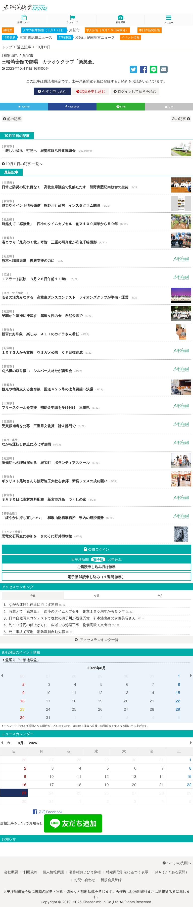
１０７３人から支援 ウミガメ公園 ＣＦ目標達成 (96, 350)
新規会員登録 (111, 880)
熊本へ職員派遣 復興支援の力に (96, 258)
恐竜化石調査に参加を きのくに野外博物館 (96, 534)
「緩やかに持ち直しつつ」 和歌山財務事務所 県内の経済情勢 (96, 516)
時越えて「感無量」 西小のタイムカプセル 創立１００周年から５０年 (96, 222)
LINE (123, 106)
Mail (170, 106)
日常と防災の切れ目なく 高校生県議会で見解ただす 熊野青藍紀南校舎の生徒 (96, 185)
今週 (96, 595)
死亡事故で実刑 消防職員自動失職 (41, 631)
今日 (33, 595)
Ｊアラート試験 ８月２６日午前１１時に (96, 277)
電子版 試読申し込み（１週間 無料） (96, 577)
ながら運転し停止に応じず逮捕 (96, 442)
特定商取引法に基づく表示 (127, 872)
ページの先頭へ (179, 863)
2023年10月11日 (19, 68)
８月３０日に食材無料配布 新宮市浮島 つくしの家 (96, 497)
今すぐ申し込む (54, 91)
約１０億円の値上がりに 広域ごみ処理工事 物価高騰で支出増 (64, 625)
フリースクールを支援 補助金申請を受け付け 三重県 (96, 405)
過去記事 (24, 47)
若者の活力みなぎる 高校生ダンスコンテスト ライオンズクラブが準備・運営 (96, 295)
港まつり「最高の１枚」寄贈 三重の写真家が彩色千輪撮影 (96, 240)
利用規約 (30, 872)
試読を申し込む (92, 91)
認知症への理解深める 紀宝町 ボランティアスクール (96, 460)
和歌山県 (11, 55)
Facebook (73, 106)
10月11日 (43, 47)
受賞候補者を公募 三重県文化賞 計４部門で (96, 424)
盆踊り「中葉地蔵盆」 (22, 660)
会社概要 (11, 872)
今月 (160, 595)
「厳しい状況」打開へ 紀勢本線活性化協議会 (96, 148)
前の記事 (13, 119)
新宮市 (28, 55)
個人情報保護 (53, 872)
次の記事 (179, 119)
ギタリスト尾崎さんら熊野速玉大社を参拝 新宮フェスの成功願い (96, 479)
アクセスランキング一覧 (98, 639)
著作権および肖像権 (85, 872)
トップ (7, 47)
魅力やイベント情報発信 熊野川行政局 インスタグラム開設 (96, 203)
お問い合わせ (84, 880)
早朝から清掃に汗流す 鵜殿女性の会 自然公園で (96, 314)
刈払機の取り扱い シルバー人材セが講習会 (96, 369)
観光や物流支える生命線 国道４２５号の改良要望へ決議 (96, 387)
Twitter (26, 106)
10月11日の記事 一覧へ (24, 164)
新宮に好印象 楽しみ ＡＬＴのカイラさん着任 (96, 332)
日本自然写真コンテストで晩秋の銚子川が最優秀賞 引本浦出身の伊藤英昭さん (76, 618)
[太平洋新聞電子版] (48, 8)
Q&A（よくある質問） (171, 872)
